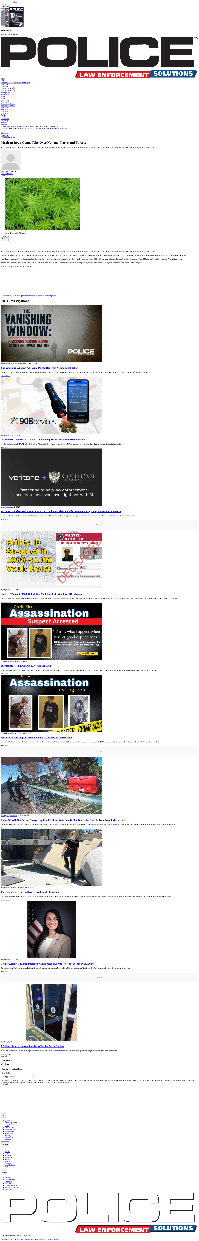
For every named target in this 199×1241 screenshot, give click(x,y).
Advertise (4, 128)
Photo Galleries (50, 126)
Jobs (56, 126)
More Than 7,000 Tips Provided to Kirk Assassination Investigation (36, 737)
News (15, 2)
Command (4, 84)
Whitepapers (24, 126)
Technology (5, 111)
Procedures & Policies (8, 104)
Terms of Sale (23, 1239)
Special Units (5, 107)
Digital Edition (13, 34)
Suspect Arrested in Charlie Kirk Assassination (26, 665)
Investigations (5, 93)
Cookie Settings (13, 128)
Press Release (30, 128)
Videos (24, 2)
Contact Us (22, 128)
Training (3, 115)
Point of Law (5, 100)
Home (3, 137)
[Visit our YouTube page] (8, 1065)
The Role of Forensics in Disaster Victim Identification (30, 892)
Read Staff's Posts (7, 174)
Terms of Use (14, 1239)
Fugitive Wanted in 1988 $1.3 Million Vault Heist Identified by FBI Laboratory (43, 594)
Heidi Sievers (17, 887)
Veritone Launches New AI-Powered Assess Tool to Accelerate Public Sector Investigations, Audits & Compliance (61, 511)
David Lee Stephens (19, 363)
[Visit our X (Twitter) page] (4, 1065)
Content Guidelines (41, 128)
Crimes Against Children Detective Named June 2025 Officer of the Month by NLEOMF (48, 963)
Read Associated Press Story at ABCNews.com (16, 266)
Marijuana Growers (12, 296)
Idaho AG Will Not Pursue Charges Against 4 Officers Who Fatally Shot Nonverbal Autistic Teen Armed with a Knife (63, 820)
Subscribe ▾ (5, 6)
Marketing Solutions (54, 128)
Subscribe (4, 34)
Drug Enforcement (24, 296)
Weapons (4, 122)
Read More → (5, 376)
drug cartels (34, 296)
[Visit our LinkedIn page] (6, 1065)
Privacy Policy (5, 1239)
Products (42, 126)
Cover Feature (8, 2)
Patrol (3, 96)
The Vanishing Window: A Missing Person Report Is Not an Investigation (39, 367)
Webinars (30, 2)
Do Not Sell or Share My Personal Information (43, 1239)
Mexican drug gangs (62, 251)
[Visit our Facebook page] (2, 1065)
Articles (19, 2)
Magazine (17, 126)
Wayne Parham (12, 661)
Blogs (12, 126)
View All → (5, 1056)
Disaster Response (7, 88)
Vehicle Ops (5, 119)
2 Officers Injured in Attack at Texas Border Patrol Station (32, 1046)
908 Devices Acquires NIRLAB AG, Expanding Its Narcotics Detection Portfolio (43, 439)
